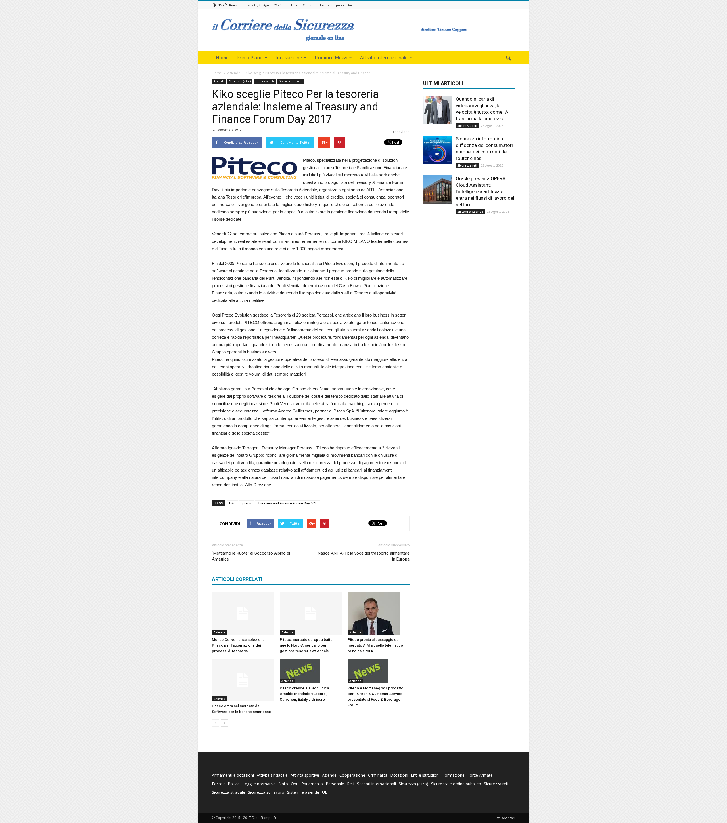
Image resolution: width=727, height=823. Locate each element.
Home (222, 57)
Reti (350, 783)
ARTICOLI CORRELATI (237, 579)
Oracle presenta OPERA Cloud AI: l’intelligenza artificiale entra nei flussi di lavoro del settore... (485, 191)
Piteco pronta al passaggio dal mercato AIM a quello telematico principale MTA (375, 645)
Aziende (219, 81)
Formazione (453, 775)
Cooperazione (352, 775)
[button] (508, 58)
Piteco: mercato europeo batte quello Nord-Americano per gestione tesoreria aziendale (306, 645)
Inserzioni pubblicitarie (337, 5)
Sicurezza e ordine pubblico (456, 783)
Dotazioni (399, 775)
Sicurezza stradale (228, 792)
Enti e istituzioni (425, 775)
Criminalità (377, 775)
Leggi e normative (259, 783)
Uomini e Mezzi (331, 57)
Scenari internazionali (376, 783)
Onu (294, 783)
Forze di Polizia (226, 783)
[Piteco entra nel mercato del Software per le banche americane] (243, 680)
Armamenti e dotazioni (233, 775)
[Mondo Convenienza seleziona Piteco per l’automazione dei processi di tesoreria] (243, 613)
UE (324, 792)
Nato (283, 783)
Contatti (309, 5)
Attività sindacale (272, 775)
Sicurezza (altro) (240, 81)
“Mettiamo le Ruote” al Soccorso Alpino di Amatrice (251, 556)
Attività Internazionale (384, 57)
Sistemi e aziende (290, 81)
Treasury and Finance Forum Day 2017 (287, 503)
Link (294, 5)
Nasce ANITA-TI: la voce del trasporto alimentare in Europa (364, 556)
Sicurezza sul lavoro (266, 792)
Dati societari (504, 818)
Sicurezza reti (265, 81)
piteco (246, 503)
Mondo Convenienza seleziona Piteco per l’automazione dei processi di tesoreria (238, 645)
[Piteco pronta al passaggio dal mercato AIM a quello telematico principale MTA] (379, 613)
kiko (232, 503)
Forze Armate (480, 775)
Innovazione (288, 57)
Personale (335, 783)
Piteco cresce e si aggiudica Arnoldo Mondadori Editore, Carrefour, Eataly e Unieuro (304, 694)
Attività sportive (305, 775)
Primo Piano (250, 57)
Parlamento (312, 783)
